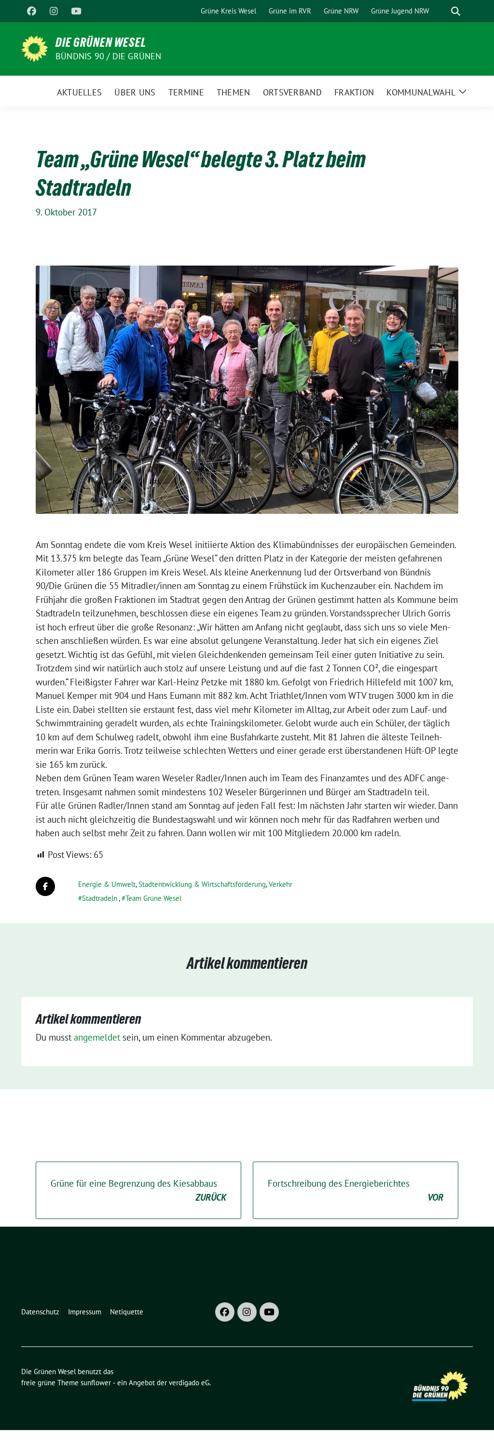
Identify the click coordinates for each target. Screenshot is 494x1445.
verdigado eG (189, 1382)
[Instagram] (53, 11)
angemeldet (97, 1037)
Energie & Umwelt (107, 884)
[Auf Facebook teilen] (45, 886)
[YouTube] (75, 11)
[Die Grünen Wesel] (34, 48)
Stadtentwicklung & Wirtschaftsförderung (202, 884)
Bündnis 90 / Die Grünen (108, 56)
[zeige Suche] (455, 11)
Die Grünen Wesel (100, 42)
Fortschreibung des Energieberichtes (355, 1190)
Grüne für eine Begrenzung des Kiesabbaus (138, 1190)
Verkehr (280, 884)
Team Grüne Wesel (153, 898)
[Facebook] (31, 11)
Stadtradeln (99, 898)
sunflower (96, 1382)
